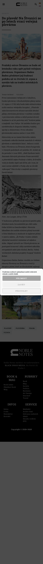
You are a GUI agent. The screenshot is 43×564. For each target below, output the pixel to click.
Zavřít (21, 284)
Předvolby (21, 291)
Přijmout (21, 278)
